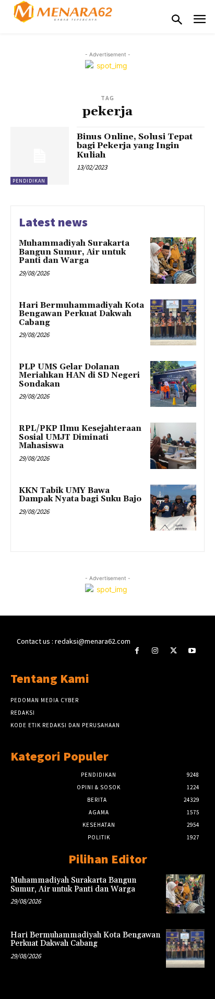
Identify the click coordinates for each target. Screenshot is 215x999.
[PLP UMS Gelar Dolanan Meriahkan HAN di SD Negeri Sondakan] (173, 384)
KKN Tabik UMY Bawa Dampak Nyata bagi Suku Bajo (80, 495)
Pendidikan (29, 180)
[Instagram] (155, 650)
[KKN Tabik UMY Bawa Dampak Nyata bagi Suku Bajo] (173, 508)
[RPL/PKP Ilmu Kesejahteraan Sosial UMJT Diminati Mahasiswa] (173, 445)
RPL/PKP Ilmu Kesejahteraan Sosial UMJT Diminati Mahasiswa (80, 437)
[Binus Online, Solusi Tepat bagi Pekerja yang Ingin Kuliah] (39, 156)
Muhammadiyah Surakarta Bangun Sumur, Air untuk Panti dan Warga (74, 252)
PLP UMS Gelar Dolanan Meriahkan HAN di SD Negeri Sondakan (79, 375)
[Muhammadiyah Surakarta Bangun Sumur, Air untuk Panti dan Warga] (173, 260)
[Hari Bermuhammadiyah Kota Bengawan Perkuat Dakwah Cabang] (173, 322)
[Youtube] (191, 650)
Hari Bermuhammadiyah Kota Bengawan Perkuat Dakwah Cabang (81, 314)
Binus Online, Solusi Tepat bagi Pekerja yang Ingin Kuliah (135, 145)
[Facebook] (137, 650)
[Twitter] (173, 650)
